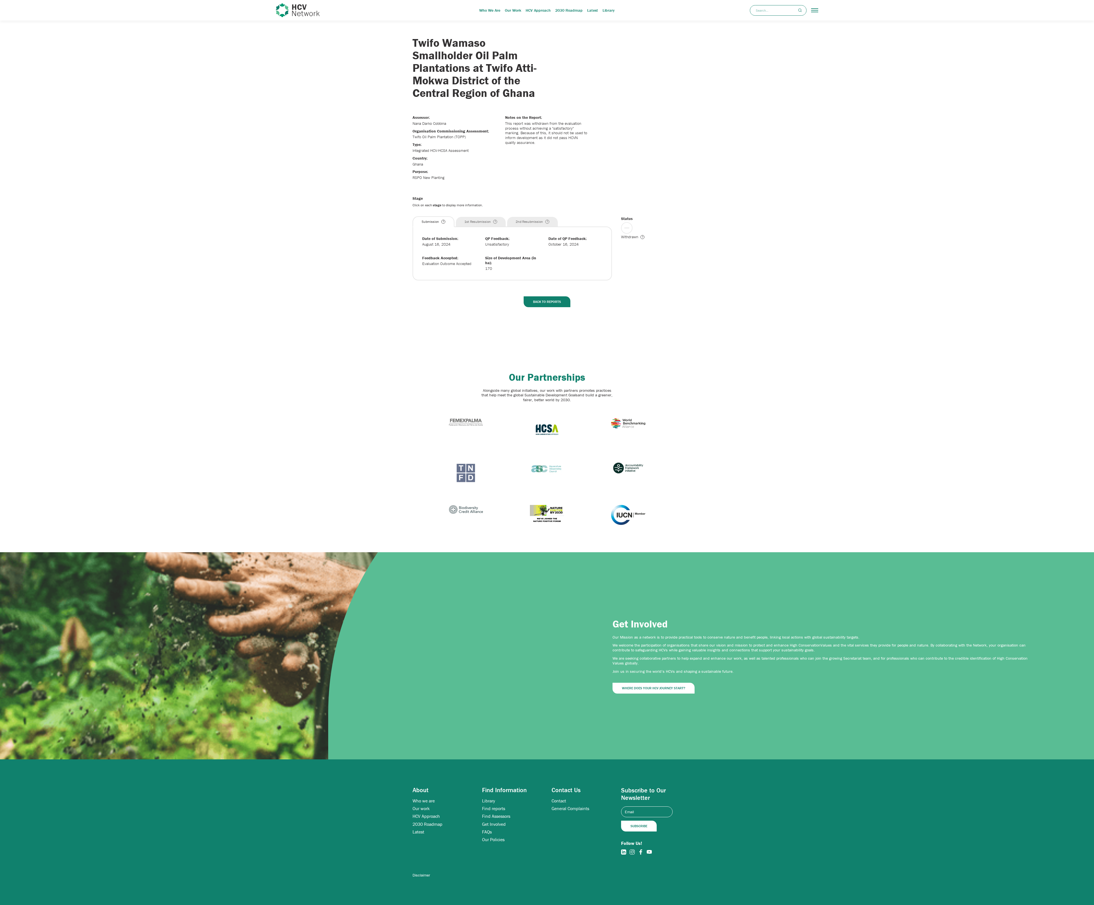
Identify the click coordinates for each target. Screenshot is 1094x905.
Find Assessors (496, 816)
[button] (814, 10)
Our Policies (493, 839)
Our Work (513, 10)
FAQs (487, 832)
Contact (559, 801)
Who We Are (489, 10)
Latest (592, 10)
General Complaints (570, 808)
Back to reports (547, 301)
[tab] (433, 221)
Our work (421, 808)
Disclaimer (421, 875)
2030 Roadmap (569, 10)
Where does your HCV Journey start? (653, 688)
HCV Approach (538, 10)
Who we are (424, 801)
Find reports (493, 808)
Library (609, 10)
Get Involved (494, 824)
